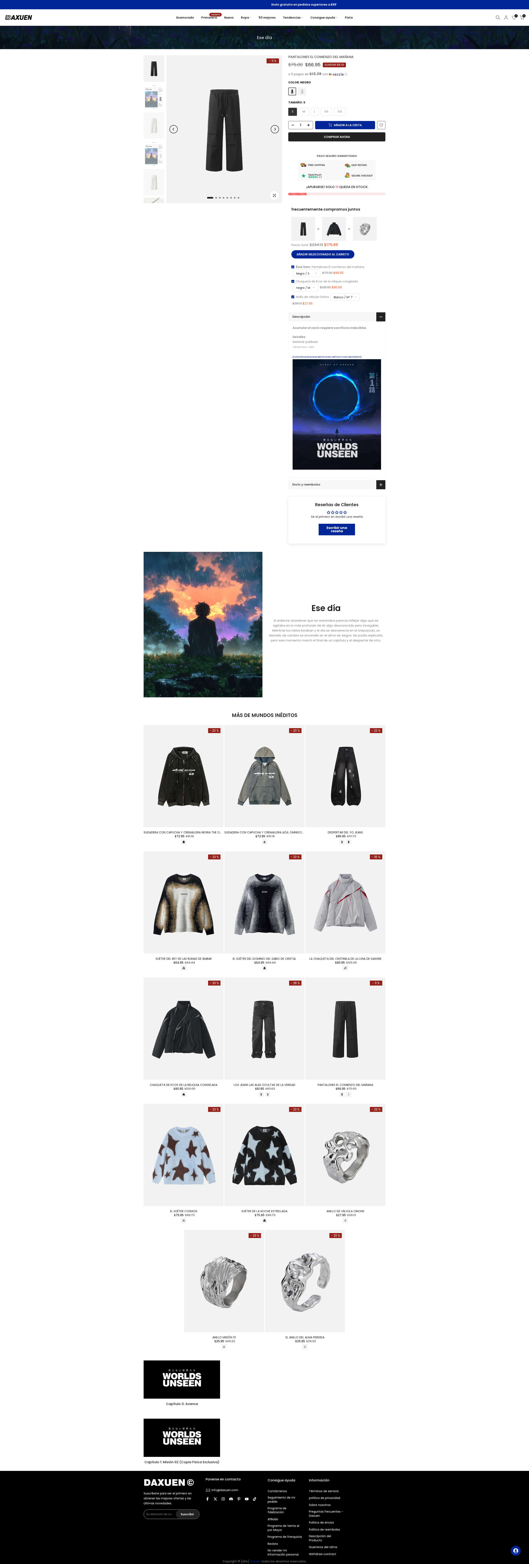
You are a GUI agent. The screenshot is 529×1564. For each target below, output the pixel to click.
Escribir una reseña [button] (336, 529)
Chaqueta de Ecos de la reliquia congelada (327, 281)
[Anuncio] (268, 4)
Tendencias (292, 17)
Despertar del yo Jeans (345, 832)
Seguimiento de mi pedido (281, 1500)
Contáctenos (277, 1491)
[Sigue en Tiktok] (254, 1499)
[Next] (275, 129)
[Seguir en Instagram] (223, 1499)
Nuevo (229, 17)
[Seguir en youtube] (247, 1499)
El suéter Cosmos (183, 1211)
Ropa (245, 17)
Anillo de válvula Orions (312, 297)
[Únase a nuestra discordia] (231, 1499)
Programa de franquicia (285, 1537)
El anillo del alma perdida (305, 1337)
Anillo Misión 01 (224, 1337)
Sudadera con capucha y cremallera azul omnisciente (266, 832)
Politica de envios (321, 1523)
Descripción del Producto (320, 1538)
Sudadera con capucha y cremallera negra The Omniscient (189, 832)
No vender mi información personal (283, 1553)
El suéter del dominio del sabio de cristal (264, 959)
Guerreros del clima (323, 1547)
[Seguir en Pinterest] (239, 1499)
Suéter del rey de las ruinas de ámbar (184, 959)
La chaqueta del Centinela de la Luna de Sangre (345, 959)
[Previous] (173, 129)
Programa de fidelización (277, 1510)
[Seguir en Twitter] (215, 1499)
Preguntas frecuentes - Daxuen (326, 1514)
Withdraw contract (322, 1554)
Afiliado (273, 1519)
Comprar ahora (337, 137)
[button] (336, 74)
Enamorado (185, 17)
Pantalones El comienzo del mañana (345, 1085)
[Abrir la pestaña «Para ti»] (516, 1551)
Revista (273, 1544)
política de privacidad (324, 1498)
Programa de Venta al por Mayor (283, 1528)
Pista (349, 17)
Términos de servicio (324, 1491)
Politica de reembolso (324, 1530)
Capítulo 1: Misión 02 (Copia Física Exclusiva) (181, 1462)
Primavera (210, 17)
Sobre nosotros (320, 1505)
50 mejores (267, 17)
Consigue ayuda (322, 17)
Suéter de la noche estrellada (264, 1211)
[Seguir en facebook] (207, 1499)
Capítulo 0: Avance (182, 1404)
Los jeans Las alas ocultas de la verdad (264, 1085)
